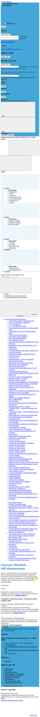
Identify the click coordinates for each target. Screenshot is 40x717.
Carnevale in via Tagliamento (18, 438)
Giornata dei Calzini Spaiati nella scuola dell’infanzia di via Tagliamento (21, 363)
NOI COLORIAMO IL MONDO (19, 322)
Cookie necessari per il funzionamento (13, 618)
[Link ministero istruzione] (9, 3)
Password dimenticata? (8, 42)
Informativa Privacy (11, 672)
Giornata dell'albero (15, 474)
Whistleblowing (9, 679)
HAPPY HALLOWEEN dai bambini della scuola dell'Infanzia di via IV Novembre (24, 391)
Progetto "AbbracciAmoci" (17, 446)
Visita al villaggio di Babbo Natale (19, 467)
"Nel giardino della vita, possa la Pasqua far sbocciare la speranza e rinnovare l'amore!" (22, 534)
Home (6, 294)
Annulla (4, 135)
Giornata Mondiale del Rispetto (18, 371)
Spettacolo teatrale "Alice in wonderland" (21, 359)
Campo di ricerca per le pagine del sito (12, 275)
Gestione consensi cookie (12, 681)
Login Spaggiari (15, 74)
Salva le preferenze (15, 625)
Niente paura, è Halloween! (17, 488)
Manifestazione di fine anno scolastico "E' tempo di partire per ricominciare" (23, 512)
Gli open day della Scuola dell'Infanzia (20, 377)
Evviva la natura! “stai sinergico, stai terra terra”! (23, 520)
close (3, 171)
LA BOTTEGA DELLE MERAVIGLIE (21, 321)
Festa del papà (13, 349)
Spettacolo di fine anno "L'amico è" (19, 406)
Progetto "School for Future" (17, 504)
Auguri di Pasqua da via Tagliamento (20, 429)
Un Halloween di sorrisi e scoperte (19, 487)
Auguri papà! (13, 546)
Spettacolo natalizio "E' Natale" (18, 378)
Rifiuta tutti (16, 599)
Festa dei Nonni (13, 401)
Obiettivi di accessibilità (12, 677)
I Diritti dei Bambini (15, 478)
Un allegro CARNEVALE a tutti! (19, 560)
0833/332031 (11, 645)
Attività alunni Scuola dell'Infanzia (15, 296)
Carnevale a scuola (14, 356)
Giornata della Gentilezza (16, 480)
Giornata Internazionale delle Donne (20, 436)
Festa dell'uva (13, 485)
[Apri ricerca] (24, 147)
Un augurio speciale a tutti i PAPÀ (19, 549)
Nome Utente (23, 36)
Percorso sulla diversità (16, 361)
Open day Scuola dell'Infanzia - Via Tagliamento (23, 382)
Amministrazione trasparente (13, 682)
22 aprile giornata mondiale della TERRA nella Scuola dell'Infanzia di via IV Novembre (23, 529)
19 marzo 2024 (13, 548)
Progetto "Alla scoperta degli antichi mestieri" (23, 523)
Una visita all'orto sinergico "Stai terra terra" (22, 521)
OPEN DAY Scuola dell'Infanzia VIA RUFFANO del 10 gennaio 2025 (20, 459)
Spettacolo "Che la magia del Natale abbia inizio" (24, 462)
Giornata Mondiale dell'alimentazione (20, 490)
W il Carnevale (13, 357)
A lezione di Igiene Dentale (17, 441)
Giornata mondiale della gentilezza (19, 385)
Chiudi (3, 86)
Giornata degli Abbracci (16, 457)
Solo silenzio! (13, 405)
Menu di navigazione (27, 315)
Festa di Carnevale (14, 439)
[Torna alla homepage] (20, 138)
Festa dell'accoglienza (15, 502)
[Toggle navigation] (16, 163)
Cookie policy (9, 668)
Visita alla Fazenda (14, 418)
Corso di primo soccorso (16, 471)
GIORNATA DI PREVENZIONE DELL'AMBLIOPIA (19, 398)
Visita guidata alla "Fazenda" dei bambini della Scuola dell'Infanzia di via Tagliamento (23, 416)
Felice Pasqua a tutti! (15, 537)
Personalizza (5, 599)
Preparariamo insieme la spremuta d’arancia (22, 354)
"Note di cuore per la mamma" (18, 335)
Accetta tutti (30, 599)
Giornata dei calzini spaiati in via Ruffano (21, 443)
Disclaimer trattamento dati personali (12, 700)
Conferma (10, 135)
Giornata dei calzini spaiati (17, 366)
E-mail (21, 66)
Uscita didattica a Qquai (16, 340)
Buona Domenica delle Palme (18, 539)
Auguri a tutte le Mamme (16, 514)
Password (22, 38)
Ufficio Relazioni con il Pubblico (15, 674)
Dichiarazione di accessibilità (13, 675)
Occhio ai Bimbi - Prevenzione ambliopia (21, 469)
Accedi (3, 27)
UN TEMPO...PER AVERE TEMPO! (20, 506)
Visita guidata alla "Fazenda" (17, 427)
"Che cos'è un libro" (15, 324)
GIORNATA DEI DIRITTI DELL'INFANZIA (23, 384)
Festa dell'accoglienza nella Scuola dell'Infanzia (23, 403)
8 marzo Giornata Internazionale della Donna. (23, 558)
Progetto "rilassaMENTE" (17, 532)
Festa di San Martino (15, 483)
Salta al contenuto (6, 1)
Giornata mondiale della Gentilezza (19, 481)
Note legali (8, 670)
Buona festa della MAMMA (17, 338)
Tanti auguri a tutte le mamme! (18, 336)
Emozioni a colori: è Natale (17, 380)
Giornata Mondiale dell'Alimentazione (20, 492)
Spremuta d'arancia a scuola (17, 450)
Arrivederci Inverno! (15, 541)
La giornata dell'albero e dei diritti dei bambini (23, 473)
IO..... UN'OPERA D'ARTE (17, 326)
